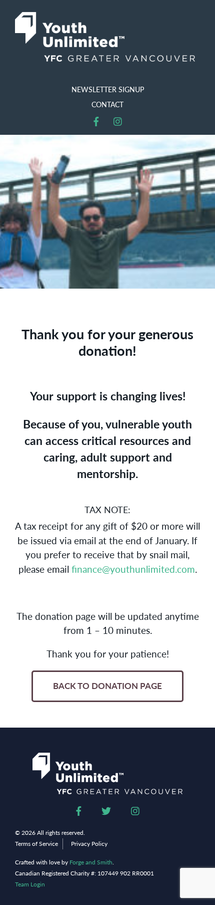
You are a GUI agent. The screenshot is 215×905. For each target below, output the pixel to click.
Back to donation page (107, 686)
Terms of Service (36, 843)
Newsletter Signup (108, 89)
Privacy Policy (89, 843)
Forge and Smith (91, 862)
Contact (108, 104)
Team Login (30, 884)
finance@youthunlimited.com (133, 569)
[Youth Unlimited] (105, 37)
